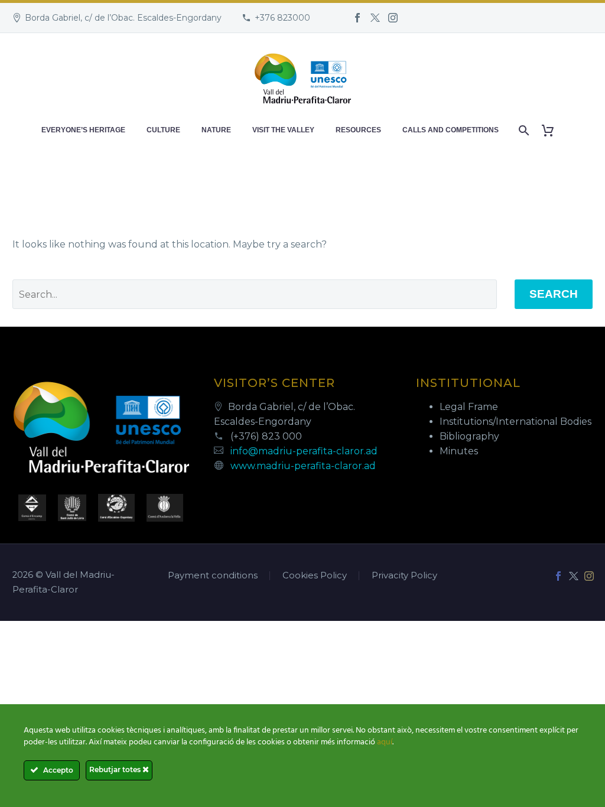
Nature (216, 130)
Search (553, 294)
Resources (358, 130)
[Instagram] (393, 17)
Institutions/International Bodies (515, 421)
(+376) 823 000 (266, 436)
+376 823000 (282, 17)
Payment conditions (213, 575)
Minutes (459, 451)
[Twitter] (375, 17)
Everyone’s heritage (83, 130)
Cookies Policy (314, 575)
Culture (163, 130)
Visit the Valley (283, 130)
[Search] (522, 130)
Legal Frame (469, 406)
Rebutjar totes (115, 769)
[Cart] (552, 130)
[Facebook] (357, 17)
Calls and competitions (450, 130)
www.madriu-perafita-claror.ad (303, 465)
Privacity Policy (404, 575)
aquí (384, 742)
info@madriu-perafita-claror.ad (304, 451)
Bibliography (469, 436)
